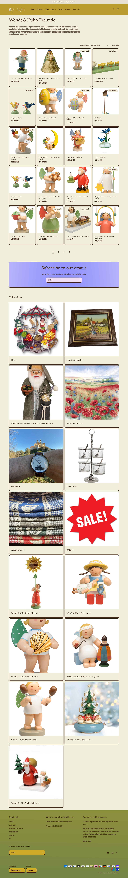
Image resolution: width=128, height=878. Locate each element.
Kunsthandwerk (74, 360)
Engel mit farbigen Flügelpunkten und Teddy (50, 197)
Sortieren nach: (84, 45)
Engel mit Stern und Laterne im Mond (49, 158)
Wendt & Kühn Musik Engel (24, 740)
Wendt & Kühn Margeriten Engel (82, 676)
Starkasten (98, 118)
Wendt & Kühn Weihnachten (24, 803)
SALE (69, 550)
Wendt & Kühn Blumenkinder (24, 613)
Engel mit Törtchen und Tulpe (77, 78)
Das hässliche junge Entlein (103, 78)
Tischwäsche (17, 550)
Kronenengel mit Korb (74, 157)
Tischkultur (72, 486)
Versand (11, 835)
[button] (40, 9)
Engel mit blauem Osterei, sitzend (75, 119)
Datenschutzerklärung (16, 829)
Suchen (11, 822)
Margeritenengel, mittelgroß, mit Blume (105, 197)
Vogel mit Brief (16, 118)
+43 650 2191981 (57, 826)
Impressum (12, 825)
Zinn (13, 360)
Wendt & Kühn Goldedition (23, 676)
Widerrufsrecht (13, 832)
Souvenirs (15, 486)
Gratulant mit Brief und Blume (21, 78)
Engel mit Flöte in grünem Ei (48, 236)
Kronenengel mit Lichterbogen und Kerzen (104, 237)
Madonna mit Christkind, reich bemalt (49, 79)
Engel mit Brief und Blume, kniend (20, 158)
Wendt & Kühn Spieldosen (79, 740)
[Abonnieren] (79, 280)
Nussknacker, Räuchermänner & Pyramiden (31, 423)
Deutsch (30, 870)
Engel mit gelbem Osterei (47, 118)
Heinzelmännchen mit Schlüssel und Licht (77, 197)
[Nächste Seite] (75, 252)
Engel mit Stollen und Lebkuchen (78, 236)
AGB (10, 839)
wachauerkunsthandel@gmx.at (62, 821)
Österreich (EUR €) (16, 870)
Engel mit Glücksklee (18, 236)
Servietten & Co (74, 423)
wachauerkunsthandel (108, 873)
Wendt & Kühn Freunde (77, 613)
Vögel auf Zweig (100, 157)
